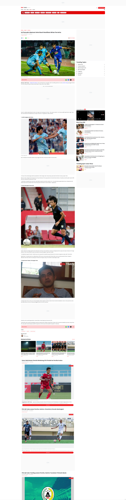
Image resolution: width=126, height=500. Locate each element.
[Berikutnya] (75, 391)
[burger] (104, 9)
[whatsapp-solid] (66, 80)
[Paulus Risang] (22, 336)
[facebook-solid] (68, 80)
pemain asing (65, 82)
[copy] (73, 80)
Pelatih (31, 82)
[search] (97, 7)
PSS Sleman (35, 82)
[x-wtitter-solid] (71, 80)
